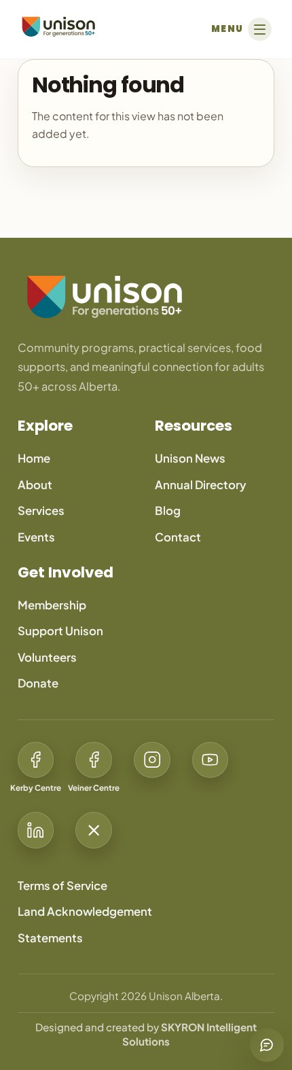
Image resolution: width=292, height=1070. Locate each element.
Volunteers (47, 657)
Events (36, 537)
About (35, 485)
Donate (38, 683)
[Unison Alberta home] (146, 296)
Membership (52, 605)
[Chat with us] (267, 1045)
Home (34, 458)
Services (41, 510)
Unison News (190, 458)
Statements (50, 938)
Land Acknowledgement (85, 911)
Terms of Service (62, 885)
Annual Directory (201, 485)
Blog (168, 510)
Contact (178, 537)
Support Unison (60, 631)
